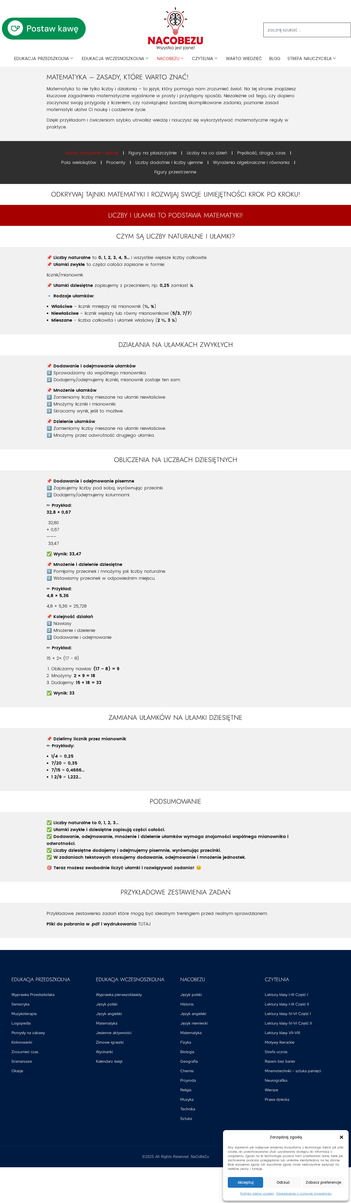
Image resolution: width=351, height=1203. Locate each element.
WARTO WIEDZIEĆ (244, 58)
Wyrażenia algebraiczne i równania (251, 162)
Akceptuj (246, 1182)
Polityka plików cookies (257, 1194)
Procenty (115, 162)
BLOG (274, 58)
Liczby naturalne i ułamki (91, 153)
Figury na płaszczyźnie (152, 153)
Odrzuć (283, 1182)
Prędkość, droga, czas (261, 153)
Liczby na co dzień (207, 153)
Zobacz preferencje (323, 1182)
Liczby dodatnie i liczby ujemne (169, 162)
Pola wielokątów (78, 162)
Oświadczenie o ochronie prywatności (304, 1194)
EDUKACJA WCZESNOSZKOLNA (113, 58)
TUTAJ (144, 924)
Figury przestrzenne (175, 172)
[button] (341, 1137)
